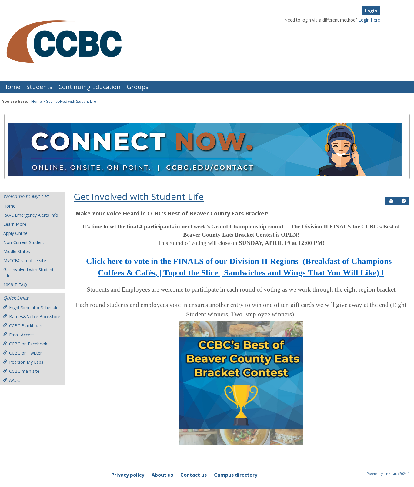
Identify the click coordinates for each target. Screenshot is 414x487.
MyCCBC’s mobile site (24, 260)
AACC (14, 380)
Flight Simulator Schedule (33, 307)
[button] (403, 201)
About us (162, 475)
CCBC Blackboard (26, 326)
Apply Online (15, 233)
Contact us (193, 475)
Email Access (22, 335)
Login (371, 11)
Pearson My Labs (26, 362)
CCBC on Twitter (25, 353)
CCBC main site (24, 371)
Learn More (14, 224)
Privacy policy (127, 475)
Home (11, 87)
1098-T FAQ (15, 285)
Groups (138, 87)
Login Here (369, 20)
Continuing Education (89, 87)
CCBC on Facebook (28, 344)
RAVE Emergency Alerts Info (30, 215)
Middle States (16, 251)
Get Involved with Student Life (71, 101)
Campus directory (235, 475)
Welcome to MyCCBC (26, 196)
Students (39, 87)
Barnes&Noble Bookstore (34, 316)
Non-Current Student (23, 242)
